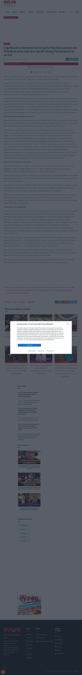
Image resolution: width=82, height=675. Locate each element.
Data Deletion (32, 351)
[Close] (68, 324)
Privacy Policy (50, 351)
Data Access (41, 351)
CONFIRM (29, 345)
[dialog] (41, 337)
